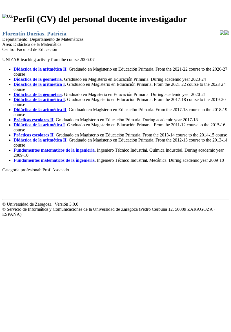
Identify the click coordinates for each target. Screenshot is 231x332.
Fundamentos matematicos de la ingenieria (54, 150)
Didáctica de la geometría (38, 79)
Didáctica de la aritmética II (40, 69)
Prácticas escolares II (34, 119)
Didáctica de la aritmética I (39, 84)
